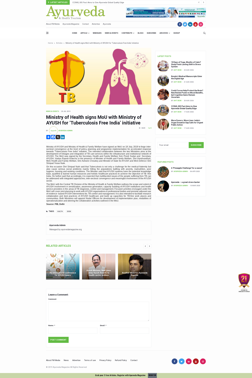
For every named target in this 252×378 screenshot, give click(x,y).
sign (69, 211)
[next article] (198, 2)
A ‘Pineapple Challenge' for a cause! (186, 168)
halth (60, 211)
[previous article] (203, 2)
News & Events (111, 33)
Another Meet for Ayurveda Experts (134, 274)
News (66, 360)
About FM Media (53, 24)
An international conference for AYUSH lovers (63, 274)
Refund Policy (121, 360)
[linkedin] (190, 24)
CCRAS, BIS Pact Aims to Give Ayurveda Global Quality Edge (184, 107)
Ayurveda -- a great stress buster (185, 182)
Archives (163, 33)
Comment (52, 299)
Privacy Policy (105, 360)
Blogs (140, 33)
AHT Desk (178, 70)
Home (74, 33)
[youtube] (195, 24)
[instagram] (200, 24)
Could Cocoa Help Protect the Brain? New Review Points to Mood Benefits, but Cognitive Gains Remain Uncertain (187, 93)
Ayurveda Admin (65, 131)
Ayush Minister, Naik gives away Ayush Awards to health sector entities (98, 272)
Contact (85, 24)
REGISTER (152, 375)
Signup (176, 33)
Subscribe (151, 33)
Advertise (96, 24)
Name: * (51, 325)
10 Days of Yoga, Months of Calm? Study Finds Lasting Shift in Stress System (186, 64)
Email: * (103, 325)
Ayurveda (107, 24)
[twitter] (185, 24)
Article (83, 33)
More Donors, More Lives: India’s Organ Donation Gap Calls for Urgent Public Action (108, 2)
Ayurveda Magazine (71, 24)
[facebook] (179, 24)
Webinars (97, 33)
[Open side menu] (47, 33)
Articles (59, 43)
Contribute (127, 33)
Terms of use (90, 360)
